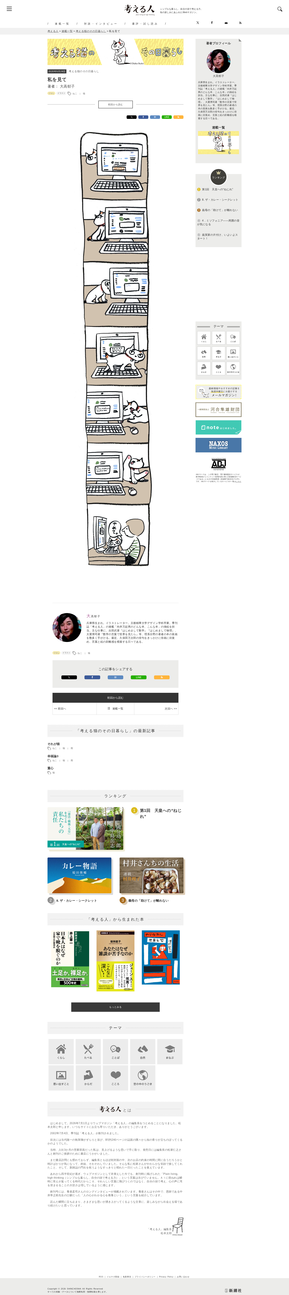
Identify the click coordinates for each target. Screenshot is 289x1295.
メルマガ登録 (113, 1277)
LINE (166, 117)
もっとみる (115, 1007)
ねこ (75, 93)
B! (155, 117)
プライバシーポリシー (145, 1277)
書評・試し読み (145, 23)
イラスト (61, 93)
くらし (51, 93)
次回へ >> (171, 708)
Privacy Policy (166, 1277)
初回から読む (115, 104)
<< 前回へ (60, 708)
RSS (101, 1277)
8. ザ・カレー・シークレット (76, 900)
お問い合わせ (183, 1277)
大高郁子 (67, 86)
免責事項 (127, 1277)
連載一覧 (62, 23)
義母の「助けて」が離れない (148, 900)
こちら (238, 481)
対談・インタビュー (101, 23)
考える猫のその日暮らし (84, 71)
